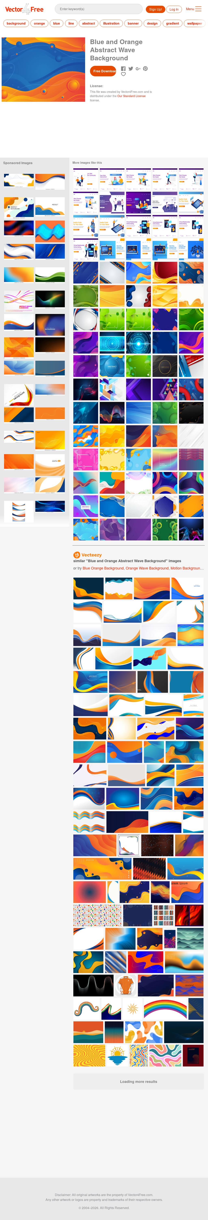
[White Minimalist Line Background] (138, 506)
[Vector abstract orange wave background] (19, 395)
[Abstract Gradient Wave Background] (165, 459)
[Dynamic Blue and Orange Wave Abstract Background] (138, 273)
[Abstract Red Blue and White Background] (85, 319)
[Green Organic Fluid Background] (138, 366)
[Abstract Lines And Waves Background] (85, 389)
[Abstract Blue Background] (112, 366)
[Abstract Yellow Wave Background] (165, 296)
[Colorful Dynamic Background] (191, 483)
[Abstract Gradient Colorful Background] (85, 483)
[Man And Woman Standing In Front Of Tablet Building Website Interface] (112, 226)
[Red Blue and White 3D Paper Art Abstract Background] (138, 296)
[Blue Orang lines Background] (112, 273)
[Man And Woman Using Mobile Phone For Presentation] (85, 226)
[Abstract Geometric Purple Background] (138, 529)
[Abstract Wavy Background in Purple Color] (85, 366)
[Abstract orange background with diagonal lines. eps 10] (19, 465)
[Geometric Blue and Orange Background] (191, 506)
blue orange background (103, 567)
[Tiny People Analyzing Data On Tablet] (165, 249)
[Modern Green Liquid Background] (85, 296)
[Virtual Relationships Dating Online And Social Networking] (112, 202)
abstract (88, 23)
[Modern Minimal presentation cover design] (89, 799)
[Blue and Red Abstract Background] (191, 389)
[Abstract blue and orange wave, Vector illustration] (19, 208)
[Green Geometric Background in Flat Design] (165, 529)
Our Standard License (131, 96)
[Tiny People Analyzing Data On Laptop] (112, 249)
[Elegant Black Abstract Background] (191, 413)
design (152, 23)
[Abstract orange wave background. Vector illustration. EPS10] (50, 418)
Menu (190, 8)
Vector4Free (24, 9)
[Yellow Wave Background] (191, 296)
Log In (174, 9)
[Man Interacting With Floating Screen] (191, 249)
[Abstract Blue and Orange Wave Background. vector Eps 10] (50, 255)
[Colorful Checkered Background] (112, 483)
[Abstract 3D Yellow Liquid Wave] (112, 459)
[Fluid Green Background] (112, 319)
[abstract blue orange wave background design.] (50, 208)
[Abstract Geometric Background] (138, 389)
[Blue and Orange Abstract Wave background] (50, 371)
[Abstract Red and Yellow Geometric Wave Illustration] (165, 273)
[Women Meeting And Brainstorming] (138, 202)
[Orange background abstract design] (50, 465)
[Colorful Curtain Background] (191, 459)
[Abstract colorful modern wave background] (193, 705)
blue (56, 23)
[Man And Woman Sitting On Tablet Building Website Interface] (191, 202)
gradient (172, 23)
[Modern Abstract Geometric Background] (112, 389)
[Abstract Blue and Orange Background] (191, 273)
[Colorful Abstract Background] (191, 343)
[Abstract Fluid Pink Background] (85, 459)
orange (39, 23)
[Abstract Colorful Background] (165, 319)
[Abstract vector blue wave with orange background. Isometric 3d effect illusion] (50, 231)
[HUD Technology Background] (138, 343)
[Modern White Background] (191, 436)
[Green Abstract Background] (191, 319)
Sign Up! (155, 9)
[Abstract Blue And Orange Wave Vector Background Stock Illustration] (19, 185)
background (16, 23)
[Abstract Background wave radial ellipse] (85, 343)
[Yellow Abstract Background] (112, 436)
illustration (111, 23)
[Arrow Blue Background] (85, 413)
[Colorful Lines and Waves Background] (191, 529)
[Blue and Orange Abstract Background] (85, 273)
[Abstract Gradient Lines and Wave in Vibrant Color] (112, 413)
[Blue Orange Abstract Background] (138, 459)
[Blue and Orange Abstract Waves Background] (85, 436)
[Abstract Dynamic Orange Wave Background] (19, 348)
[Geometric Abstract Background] (165, 483)
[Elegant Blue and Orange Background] (85, 529)
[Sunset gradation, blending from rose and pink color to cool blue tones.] (50, 395)
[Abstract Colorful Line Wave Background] (138, 483)
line (71, 23)
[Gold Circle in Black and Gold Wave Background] (165, 366)
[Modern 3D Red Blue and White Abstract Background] (191, 366)
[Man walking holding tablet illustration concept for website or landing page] (165, 179)
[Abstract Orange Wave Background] (112, 296)
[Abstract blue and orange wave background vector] (19, 371)
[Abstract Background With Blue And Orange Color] (165, 506)
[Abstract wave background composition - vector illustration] (19, 301)
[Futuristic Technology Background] (112, 343)
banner (133, 23)
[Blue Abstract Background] (165, 343)
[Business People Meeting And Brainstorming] (165, 202)
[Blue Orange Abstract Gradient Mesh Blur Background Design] (50, 325)
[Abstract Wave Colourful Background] (112, 529)
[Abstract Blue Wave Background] (138, 413)
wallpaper (194, 23)
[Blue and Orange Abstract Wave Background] (138, 436)
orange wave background (147, 567)
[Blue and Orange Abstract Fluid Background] (165, 436)
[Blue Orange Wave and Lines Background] (112, 506)
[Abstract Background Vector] (85, 506)
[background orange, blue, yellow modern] (19, 278)
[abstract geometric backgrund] (165, 389)
